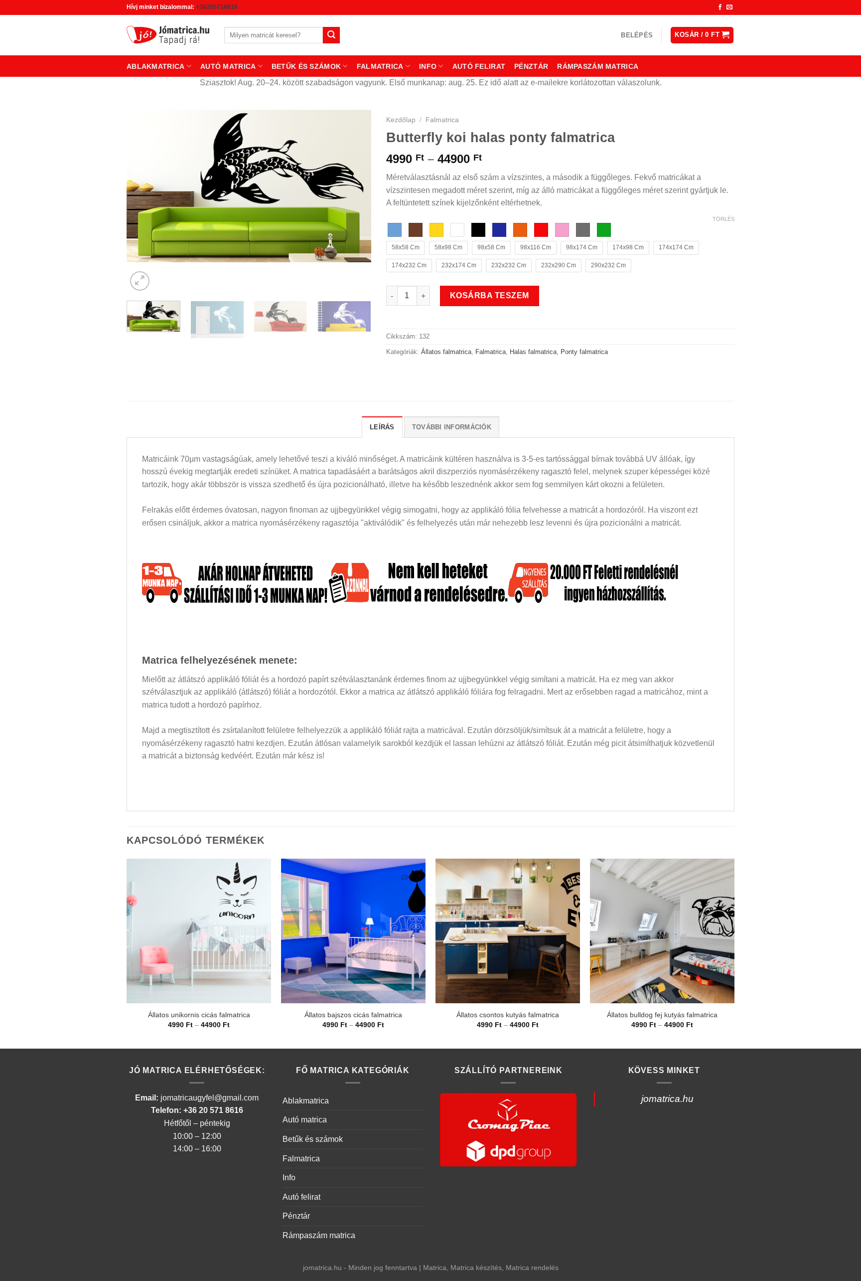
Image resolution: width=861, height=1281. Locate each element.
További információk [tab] (451, 427)
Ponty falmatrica (584, 352)
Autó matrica (228, 66)
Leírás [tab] (382, 427)
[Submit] (331, 35)
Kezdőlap (401, 120)
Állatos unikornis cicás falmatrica (199, 1015)
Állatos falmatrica (446, 352)
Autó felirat (478, 66)
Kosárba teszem (489, 295)
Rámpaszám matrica (597, 66)
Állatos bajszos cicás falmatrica (353, 1015)
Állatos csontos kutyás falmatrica (507, 1015)
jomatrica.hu (667, 1099)
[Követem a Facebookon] (720, 7)
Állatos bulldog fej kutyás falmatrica (662, 1015)
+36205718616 (217, 6)
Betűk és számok (306, 66)
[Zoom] (139, 281)
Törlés (723, 219)
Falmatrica (380, 66)
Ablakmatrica (155, 66)
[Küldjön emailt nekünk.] (729, 7)
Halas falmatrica (533, 352)
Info (427, 66)
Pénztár (531, 66)
